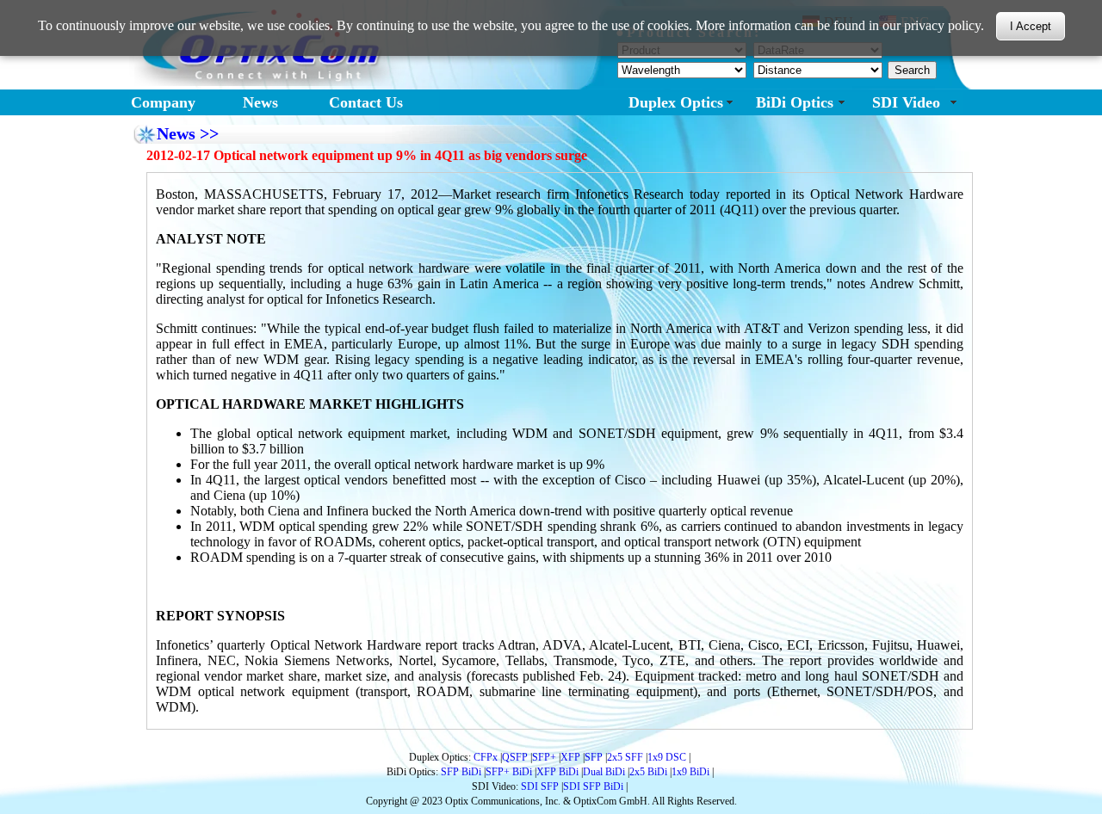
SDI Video (906, 102)
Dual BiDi (604, 772)
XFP (570, 757)
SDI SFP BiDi (593, 786)
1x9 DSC (666, 757)
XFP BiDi (557, 772)
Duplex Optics (675, 102)
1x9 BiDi (690, 772)
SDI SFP (540, 786)
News (260, 102)
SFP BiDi (461, 772)
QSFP (515, 757)
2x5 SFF (625, 757)
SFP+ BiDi (509, 772)
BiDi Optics (794, 102)
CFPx (486, 757)
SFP (594, 757)
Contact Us (366, 102)
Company (163, 102)
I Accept (1030, 27)
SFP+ (544, 757)
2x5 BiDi (648, 772)
